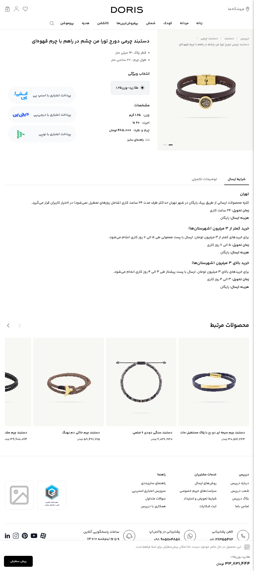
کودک (167, 23)
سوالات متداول (155, 498)
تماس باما (242, 506)
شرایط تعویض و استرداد (200, 498)
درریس (244, 38)
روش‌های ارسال (206, 483)
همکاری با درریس (153, 506)
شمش (151, 23)
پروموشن (67, 23)
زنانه (199, 23)
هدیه (85, 23)
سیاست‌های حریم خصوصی (198, 491)
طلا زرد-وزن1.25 (127, 87)
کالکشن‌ (103, 23)
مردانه (184, 23)
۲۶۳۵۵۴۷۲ (221, 539)
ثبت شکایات (208, 506)
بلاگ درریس (240, 498)
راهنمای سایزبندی (153, 483)
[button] (130, 88)
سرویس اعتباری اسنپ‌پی (149, 491)
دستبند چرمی (209, 38)
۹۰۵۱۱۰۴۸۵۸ (167, 539)
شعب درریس (240, 491)
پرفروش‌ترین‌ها (127, 23)
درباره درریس (239, 483)
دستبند (229, 38)
